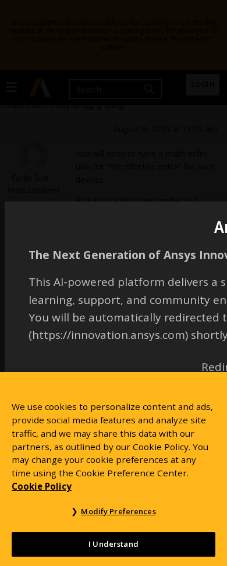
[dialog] (113, 283)
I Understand (113, 544)
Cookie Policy (42, 486)
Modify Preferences (118, 511)
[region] (113, 469)
